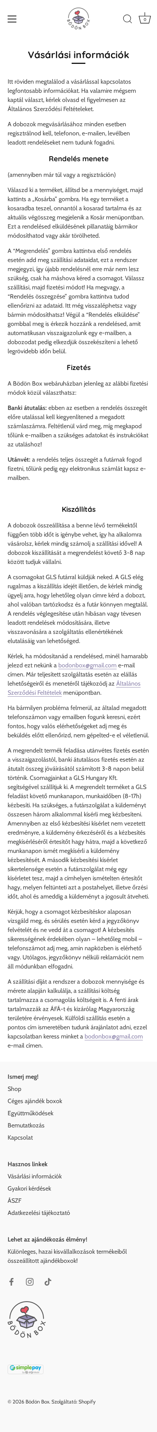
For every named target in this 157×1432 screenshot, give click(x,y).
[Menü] (12, 19)
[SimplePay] (25, 1368)
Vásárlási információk (35, 1176)
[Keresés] (127, 20)
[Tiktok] (48, 1281)
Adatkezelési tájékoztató (39, 1212)
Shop (14, 1088)
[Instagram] (30, 1281)
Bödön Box (37, 1402)
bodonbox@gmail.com (87, 665)
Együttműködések (30, 1113)
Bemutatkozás (26, 1125)
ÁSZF (14, 1200)
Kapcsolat (20, 1137)
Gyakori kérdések (29, 1188)
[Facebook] (11, 1281)
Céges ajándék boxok (35, 1101)
